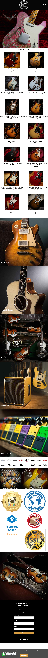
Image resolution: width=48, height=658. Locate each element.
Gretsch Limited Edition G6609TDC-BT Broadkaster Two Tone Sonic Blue (36, 93)
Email (15, 626)
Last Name (16, 621)
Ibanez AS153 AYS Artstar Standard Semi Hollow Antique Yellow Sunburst (36, 117)
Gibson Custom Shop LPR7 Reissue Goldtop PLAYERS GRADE (36, 69)
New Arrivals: (24, 49)
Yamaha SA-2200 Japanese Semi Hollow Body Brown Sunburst (12, 140)
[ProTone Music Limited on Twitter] (20, 640)
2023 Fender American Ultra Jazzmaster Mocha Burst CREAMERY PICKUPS (12, 93)
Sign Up (24, 632)
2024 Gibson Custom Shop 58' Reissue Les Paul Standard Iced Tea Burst (36, 164)
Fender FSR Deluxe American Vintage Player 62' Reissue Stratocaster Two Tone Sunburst (12, 188)
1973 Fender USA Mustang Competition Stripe (12, 211)
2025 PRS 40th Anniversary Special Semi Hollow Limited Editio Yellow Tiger (12, 117)
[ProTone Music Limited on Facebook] (22, 640)
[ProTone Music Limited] (24, 5)
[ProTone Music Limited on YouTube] (24, 640)
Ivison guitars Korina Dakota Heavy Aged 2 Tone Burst (36, 211)
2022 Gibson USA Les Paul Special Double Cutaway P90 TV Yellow (36, 140)
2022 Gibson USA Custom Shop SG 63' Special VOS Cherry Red (12, 69)
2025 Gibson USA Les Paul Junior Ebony (12, 163)
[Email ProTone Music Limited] (27, 640)
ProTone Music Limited (25, 645)
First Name (16, 615)
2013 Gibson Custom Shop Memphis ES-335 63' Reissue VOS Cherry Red (36, 188)
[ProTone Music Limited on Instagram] (25, 640)
